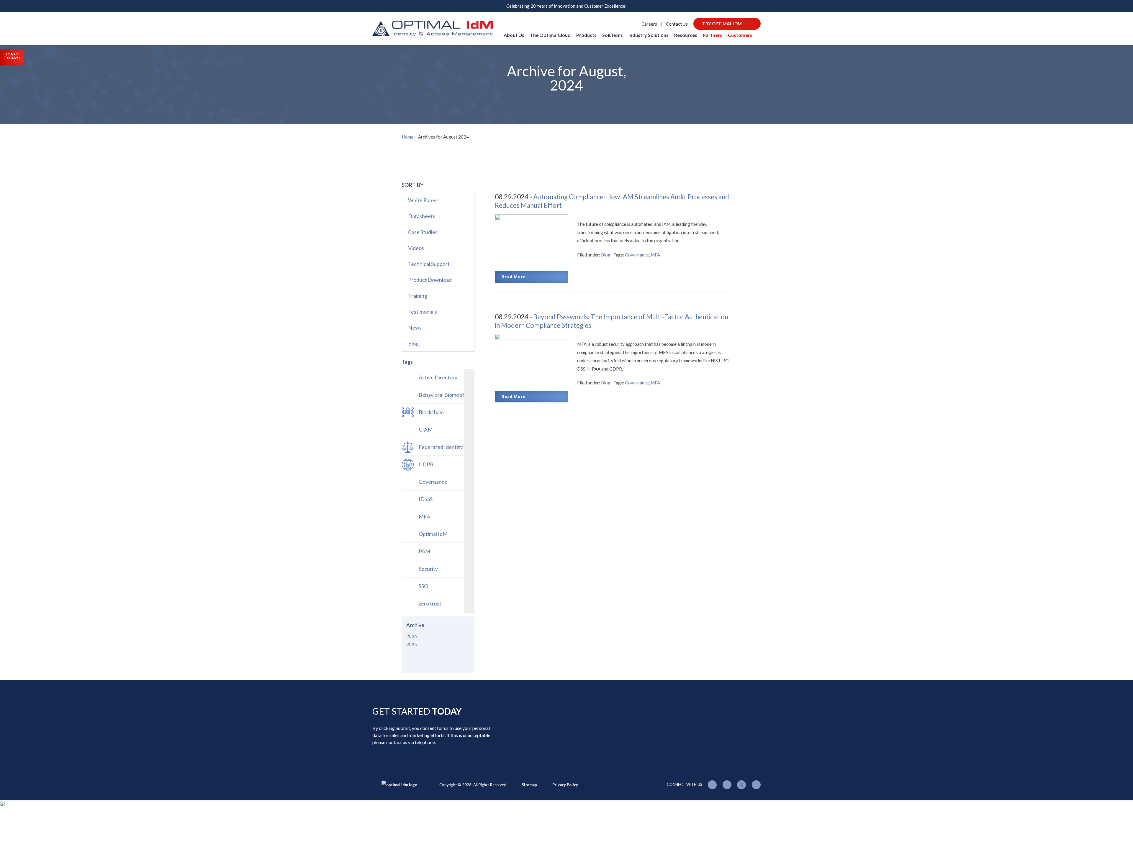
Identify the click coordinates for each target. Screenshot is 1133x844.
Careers (649, 24)
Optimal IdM (433, 534)
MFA (655, 254)
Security (428, 568)
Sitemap (529, 784)
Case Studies (423, 232)
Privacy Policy (565, 784)
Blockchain (431, 412)
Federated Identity (441, 447)
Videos (416, 248)
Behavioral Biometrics (444, 394)
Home (407, 136)
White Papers (424, 200)
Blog (605, 254)
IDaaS (426, 499)
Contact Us (677, 24)
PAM (424, 551)
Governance (637, 254)
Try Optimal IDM (722, 23)
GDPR (426, 464)
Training (417, 295)
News (415, 327)
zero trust (430, 603)
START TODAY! (12, 56)
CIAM (426, 429)
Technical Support (429, 264)
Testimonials (422, 311)
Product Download (430, 280)
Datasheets (421, 216)
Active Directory (438, 377)
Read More (513, 276)
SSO (423, 586)
